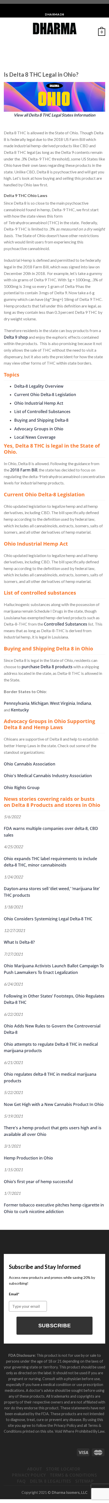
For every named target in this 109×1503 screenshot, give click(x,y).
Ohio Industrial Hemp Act (38, 403)
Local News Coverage (35, 437)
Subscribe (54, 1325)
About (34, 1469)
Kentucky (20, 710)
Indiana (84, 703)
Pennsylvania (16, 703)
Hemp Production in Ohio (28, 1158)
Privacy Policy (29, 1475)
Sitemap (84, 1481)
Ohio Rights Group (22, 787)
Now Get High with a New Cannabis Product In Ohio (54, 1104)
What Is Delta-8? (19, 942)
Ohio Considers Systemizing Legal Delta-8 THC (48, 919)
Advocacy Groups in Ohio (38, 429)
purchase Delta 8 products (47, 666)
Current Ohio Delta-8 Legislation (45, 394)
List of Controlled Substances (42, 411)
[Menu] (7, 32)
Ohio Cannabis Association (29, 764)
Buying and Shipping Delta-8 (41, 420)
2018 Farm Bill (23, 470)
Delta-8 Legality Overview (38, 386)
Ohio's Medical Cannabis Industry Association (48, 775)
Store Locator (63, 1469)
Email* (14, 1294)
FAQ (21, 1481)
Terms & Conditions (73, 1475)
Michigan (39, 703)
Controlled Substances (65, 624)
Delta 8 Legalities (50, 1481)
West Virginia (62, 703)
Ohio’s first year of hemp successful (38, 1181)
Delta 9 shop (16, 337)
